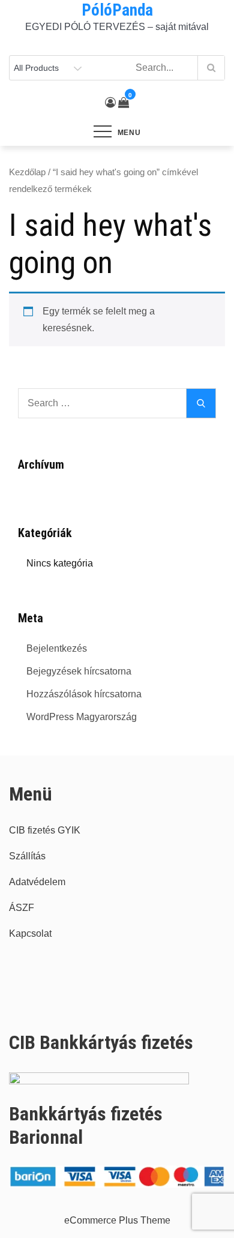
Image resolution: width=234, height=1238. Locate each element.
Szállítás (27, 856)
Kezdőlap (27, 172)
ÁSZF (21, 908)
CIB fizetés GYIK (44, 830)
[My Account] (110, 103)
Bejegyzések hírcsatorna (78, 671)
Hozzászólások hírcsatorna (84, 694)
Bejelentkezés (56, 648)
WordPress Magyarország (81, 717)
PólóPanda (117, 10)
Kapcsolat (30, 933)
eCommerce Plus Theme (117, 1220)
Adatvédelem (37, 882)
